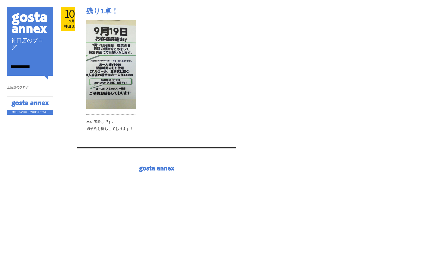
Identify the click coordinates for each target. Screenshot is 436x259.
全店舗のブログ (18, 87)
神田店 (69, 26)
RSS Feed (13, 58)
